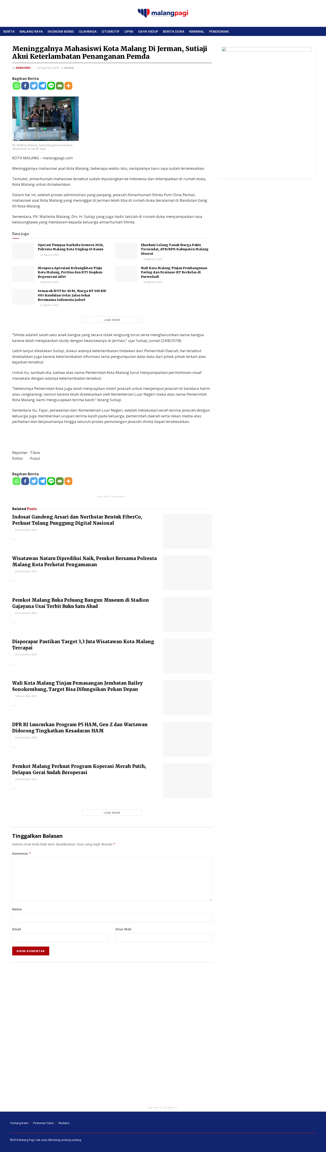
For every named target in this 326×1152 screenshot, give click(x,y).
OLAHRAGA (88, 31)
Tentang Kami (19, 1123)
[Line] (51, 86)
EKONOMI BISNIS (61, 31)
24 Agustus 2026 (152, 259)
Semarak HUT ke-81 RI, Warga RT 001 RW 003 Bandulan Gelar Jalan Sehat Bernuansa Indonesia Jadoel (72, 295)
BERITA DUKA (173, 31)
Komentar (21, 853)
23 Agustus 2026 (49, 305)
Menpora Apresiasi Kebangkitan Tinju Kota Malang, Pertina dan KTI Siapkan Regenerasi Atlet (70, 272)
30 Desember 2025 (25, 529)
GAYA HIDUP (148, 31)
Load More (112, 320)
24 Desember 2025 (25, 571)
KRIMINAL (196, 31)
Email (16, 929)
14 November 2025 (25, 696)
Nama (17, 909)
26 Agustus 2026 (49, 254)
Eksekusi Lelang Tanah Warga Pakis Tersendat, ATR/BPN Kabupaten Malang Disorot (174, 249)
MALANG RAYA (31, 31)
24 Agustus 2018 (48, 68)
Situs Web (123, 929)
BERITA (9, 31)
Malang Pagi (26, 1140)
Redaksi (64, 1123)
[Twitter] (34, 86)
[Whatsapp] (16, 86)
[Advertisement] (163, 1035)
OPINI (128, 31)
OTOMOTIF (111, 31)
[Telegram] (42, 86)
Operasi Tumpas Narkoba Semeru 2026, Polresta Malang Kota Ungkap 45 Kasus (71, 247)
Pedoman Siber (43, 1123)
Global (69, 68)
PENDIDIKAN (219, 31)
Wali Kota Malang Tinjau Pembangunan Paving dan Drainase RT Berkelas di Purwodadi (174, 272)
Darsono (23, 68)
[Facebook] (25, 86)
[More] (68, 86)
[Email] (60, 86)
